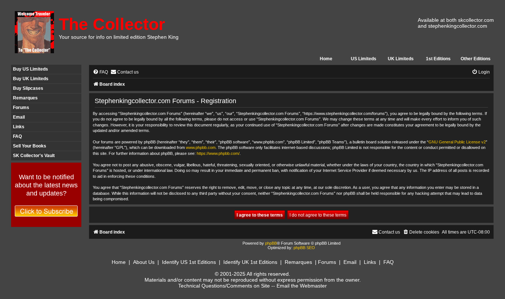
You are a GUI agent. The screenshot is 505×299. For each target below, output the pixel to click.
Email (19, 117)
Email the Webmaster (302, 286)
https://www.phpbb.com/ (218, 153)
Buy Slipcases (28, 88)
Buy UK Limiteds (30, 78)
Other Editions (476, 58)
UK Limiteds (401, 58)
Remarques (25, 98)
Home (326, 58)
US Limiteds (363, 58)
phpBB (271, 243)
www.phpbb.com (201, 147)
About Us (144, 262)
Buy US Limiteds (30, 69)
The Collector (112, 24)
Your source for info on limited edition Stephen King (119, 37)
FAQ (17, 136)
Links (18, 126)
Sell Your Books (29, 146)
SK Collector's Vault (34, 155)
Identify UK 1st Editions (250, 262)
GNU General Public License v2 (457, 142)
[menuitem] (100, 72)
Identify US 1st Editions (189, 262)
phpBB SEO (304, 247)
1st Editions (438, 58)
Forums (21, 107)
